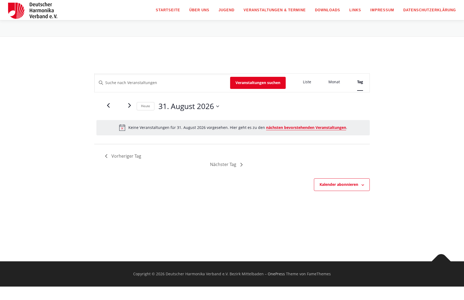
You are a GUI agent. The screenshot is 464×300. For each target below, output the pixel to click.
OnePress (276, 273)
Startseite (168, 10)
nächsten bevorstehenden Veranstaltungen (306, 127)
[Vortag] (108, 105)
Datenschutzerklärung (429, 10)
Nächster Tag (223, 164)
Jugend (226, 10)
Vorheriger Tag (126, 156)
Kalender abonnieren (339, 184)
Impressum (382, 10)
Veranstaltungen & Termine (275, 10)
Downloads (327, 10)
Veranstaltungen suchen (257, 82)
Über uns (199, 10)
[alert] (233, 127)
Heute (145, 106)
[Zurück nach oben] (441, 261)
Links (355, 10)
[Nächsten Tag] (129, 105)
